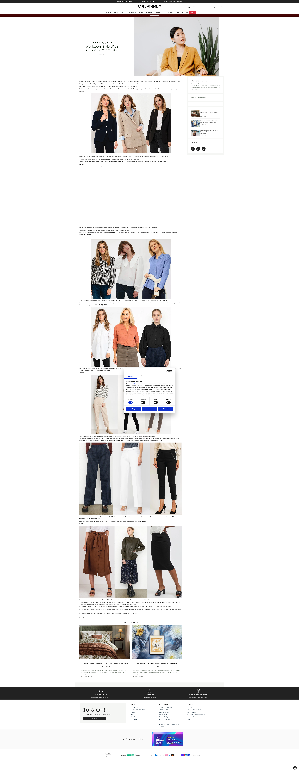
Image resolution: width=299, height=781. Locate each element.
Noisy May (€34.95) (118, 368)
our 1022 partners (135, 383)
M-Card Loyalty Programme (196, 714)
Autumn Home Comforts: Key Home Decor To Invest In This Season (209, 112)
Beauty (170, 12)
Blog (132, 722)
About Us (134, 712)
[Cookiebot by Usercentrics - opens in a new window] (166, 371)
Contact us (134, 707)
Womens (108, 12)
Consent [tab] (130, 376)
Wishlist (161, 726)
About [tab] (168, 376)
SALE (192, 12)
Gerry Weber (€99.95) (106, 438)
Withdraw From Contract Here (169, 724)
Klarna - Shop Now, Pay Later (168, 722)
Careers (189, 719)
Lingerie (149, 12)
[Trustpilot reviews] (130, 755)
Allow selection (149, 409)
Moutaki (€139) (113, 232)
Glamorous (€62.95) (120, 161)
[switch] (143, 402)
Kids (177, 12)
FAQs (133, 714)
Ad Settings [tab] (156, 376)
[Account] (214, 7)
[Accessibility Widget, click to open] (295, 768)
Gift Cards (134, 717)
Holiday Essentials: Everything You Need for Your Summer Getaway (209, 132)
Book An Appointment (194, 710)
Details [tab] (143, 376)
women (101, 38)
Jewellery (132, 12)
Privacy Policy (163, 717)
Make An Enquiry (192, 712)
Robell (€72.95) (141, 521)
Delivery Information (166, 707)
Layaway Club (191, 717)
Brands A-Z (134, 719)
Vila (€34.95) (143, 606)
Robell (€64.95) (158, 440)
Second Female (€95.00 (104, 370)
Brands (185, 12)
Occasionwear (191, 707)
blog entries (133, 613)
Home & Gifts (159, 12)
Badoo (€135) (86, 518)
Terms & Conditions (165, 719)
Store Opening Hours (138, 710)
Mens (116, 12)
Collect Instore (164, 712)
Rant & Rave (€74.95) (152, 232)
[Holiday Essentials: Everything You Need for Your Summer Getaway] (195, 133)
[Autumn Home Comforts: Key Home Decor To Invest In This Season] (195, 113)
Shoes (123, 12)
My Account (163, 714)
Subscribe (94, 718)
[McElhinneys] (149, 7)
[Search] (189, 6)
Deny (133, 409)
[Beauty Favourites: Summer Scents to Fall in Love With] (195, 123)
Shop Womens (154, 15)
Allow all (165, 409)
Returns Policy (163, 710)
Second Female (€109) (106, 517)
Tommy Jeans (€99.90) (117, 440)
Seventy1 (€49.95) (108, 303)
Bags (141, 12)
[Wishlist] (218, 7)
